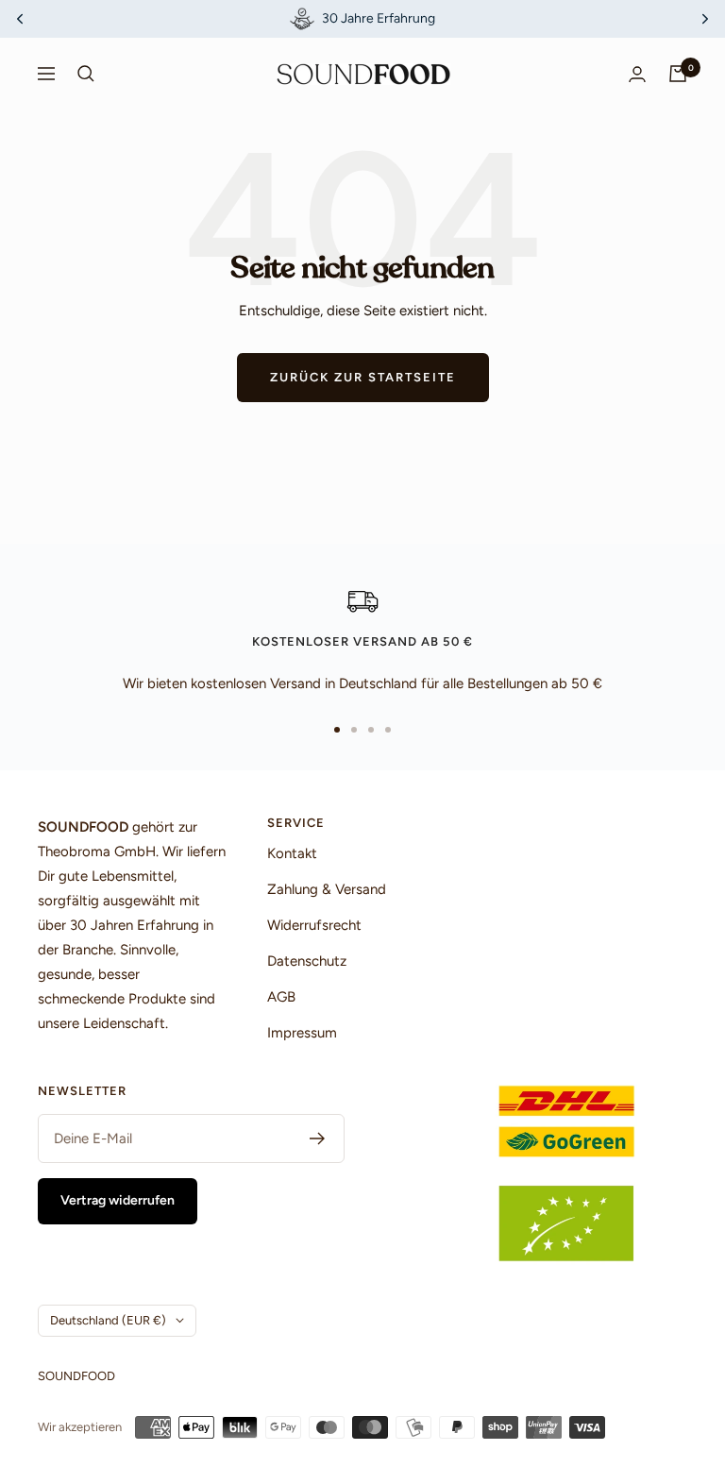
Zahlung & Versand (326, 889)
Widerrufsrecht (314, 925)
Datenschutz (306, 961)
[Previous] (19, 18)
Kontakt (292, 853)
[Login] (637, 74)
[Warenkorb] (677, 73)
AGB (281, 996)
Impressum (302, 1032)
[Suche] (85, 73)
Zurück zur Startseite (363, 377)
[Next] (705, 18)
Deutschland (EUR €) (108, 1320)
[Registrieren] (318, 1138)
